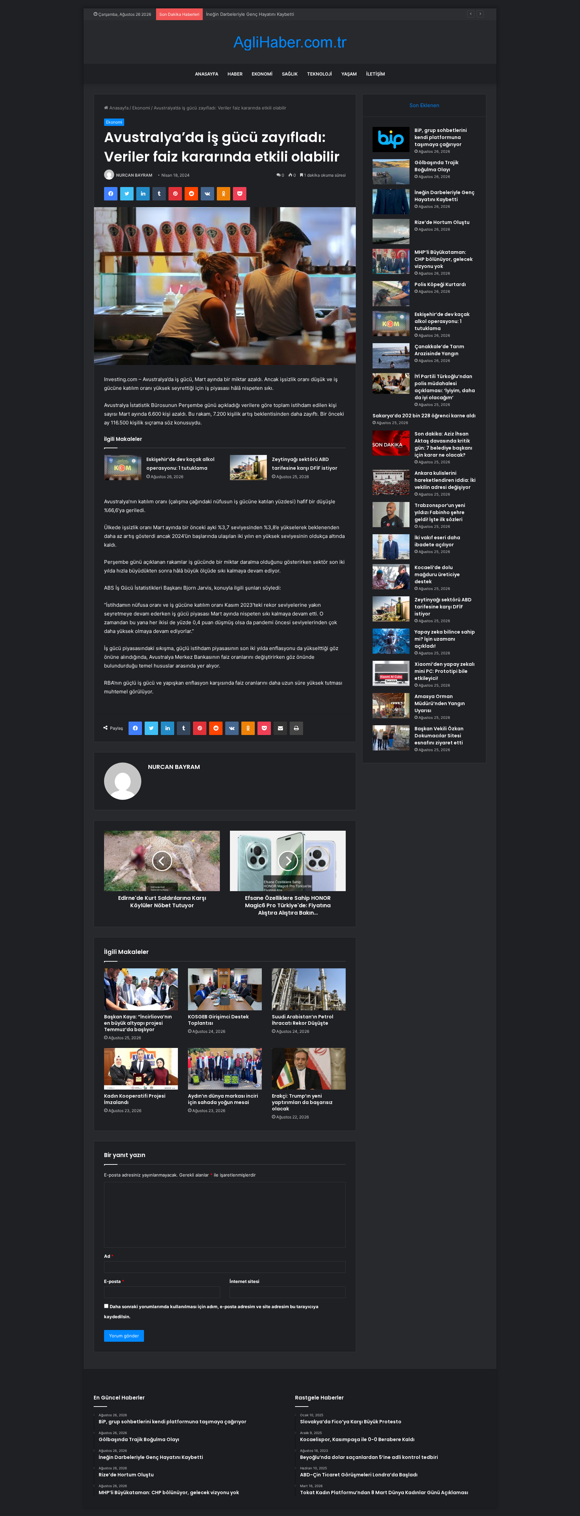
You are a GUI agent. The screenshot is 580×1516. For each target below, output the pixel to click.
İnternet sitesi (244, 1281)
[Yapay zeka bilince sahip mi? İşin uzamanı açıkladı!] (391, 641)
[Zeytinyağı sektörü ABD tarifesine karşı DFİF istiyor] (248, 467)
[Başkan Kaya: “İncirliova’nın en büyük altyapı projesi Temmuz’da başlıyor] (141, 989)
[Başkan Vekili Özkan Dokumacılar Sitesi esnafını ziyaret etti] (391, 737)
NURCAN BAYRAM (134, 175)
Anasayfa (206, 74)
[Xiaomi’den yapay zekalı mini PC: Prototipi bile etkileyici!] (391, 673)
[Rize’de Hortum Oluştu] (391, 231)
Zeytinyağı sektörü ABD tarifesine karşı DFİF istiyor (443, 606)
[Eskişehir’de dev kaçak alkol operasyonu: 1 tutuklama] (122, 467)
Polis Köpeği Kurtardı (440, 284)
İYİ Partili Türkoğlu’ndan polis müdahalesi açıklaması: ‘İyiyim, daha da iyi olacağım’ (445, 387)
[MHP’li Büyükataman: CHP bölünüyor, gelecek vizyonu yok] (391, 261)
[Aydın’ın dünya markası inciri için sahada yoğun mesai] (225, 1069)
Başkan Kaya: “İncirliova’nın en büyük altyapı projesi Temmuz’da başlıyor (138, 1023)
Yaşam (349, 74)
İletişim (375, 74)
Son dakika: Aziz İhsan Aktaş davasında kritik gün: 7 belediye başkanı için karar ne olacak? (443, 444)
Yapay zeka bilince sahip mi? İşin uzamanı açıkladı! (445, 639)
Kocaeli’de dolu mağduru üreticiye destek (437, 574)
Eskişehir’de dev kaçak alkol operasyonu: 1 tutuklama (442, 321)
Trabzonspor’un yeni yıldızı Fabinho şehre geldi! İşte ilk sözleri (440, 512)
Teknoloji (319, 74)
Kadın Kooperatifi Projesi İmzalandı (134, 1099)
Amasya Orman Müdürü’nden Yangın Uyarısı (440, 703)
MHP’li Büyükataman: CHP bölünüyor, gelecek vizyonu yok (444, 259)
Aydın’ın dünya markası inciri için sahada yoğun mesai (223, 1099)
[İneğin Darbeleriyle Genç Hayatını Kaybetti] (391, 201)
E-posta (114, 1281)
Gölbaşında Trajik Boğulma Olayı (436, 166)
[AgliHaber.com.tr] (290, 42)
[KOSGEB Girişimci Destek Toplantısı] (225, 989)
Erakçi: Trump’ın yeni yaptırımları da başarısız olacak (302, 1102)
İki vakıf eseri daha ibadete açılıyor (437, 541)
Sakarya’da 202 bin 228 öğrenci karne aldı (424, 415)
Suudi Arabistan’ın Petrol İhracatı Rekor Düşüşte (302, 1019)
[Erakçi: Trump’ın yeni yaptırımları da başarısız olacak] (309, 1069)
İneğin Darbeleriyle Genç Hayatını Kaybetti (250, 14)
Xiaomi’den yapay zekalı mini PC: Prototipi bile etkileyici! (445, 671)
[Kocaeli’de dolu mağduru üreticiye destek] (391, 576)
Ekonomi (262, 74)
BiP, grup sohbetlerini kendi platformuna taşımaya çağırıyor (441, 137)
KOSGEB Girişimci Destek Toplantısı (218, 1019)
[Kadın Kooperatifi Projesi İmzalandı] (141, 1069)
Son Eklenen (424, 105)
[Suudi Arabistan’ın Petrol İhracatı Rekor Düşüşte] (309, 989)
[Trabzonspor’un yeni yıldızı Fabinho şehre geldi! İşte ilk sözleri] (391, 514)
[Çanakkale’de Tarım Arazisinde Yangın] (391, 355)
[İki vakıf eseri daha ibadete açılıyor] (391, 546)
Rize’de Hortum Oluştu (442, 222)
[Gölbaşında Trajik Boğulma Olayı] (391, 171)
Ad (108, 1256)
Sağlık (290, 74)
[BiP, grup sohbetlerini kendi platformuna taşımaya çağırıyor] (391, 139)
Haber (235, 74)
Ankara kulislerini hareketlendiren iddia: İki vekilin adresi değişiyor (445, 480)
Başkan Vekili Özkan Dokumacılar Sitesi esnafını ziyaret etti (439, 735)
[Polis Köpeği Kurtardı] (391, 293)
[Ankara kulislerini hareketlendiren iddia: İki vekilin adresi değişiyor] (391, 482)
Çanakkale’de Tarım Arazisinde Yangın (439, 350)
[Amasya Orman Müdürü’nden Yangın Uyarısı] (391, 705)
